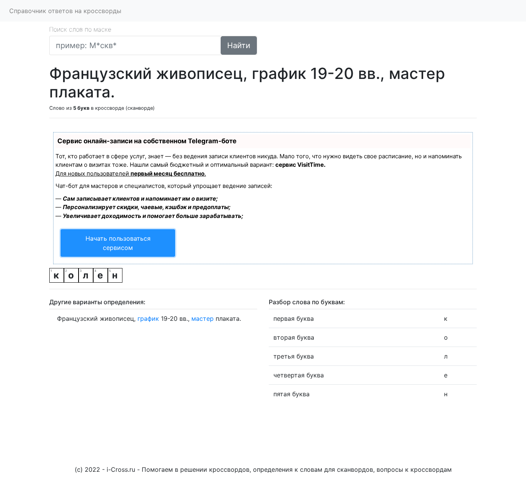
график (148, 318)
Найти (238, 45)
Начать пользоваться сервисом (118, 243)
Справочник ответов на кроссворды (65, 11)
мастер (202, 318)
